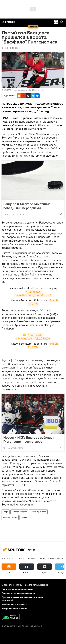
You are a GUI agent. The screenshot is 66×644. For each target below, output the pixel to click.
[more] (61, 214)
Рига (21, 558)
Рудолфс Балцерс (19, 511)
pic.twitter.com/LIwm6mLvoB (33, 295)
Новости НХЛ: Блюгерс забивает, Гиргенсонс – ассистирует (29, 439)
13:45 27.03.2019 (10, 48)
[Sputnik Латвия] (9, 23)
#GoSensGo (33, 292)
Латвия (24, 517)
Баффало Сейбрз (10, 517)
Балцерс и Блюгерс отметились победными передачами (27, 206)
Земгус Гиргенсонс (38, 511)
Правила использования (36, 584)
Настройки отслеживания (14, 608)
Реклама (6, 604)
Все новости (9, 558)
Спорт (5, 511)
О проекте (7, 584)
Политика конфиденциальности (17, 589)
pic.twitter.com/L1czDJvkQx (33, 338)
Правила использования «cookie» (18, 593)
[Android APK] (10, 617)
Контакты (17, 584)
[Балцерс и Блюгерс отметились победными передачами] (33, 180)
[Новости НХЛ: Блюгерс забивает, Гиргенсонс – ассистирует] (33, 414)
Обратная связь (19, 604)
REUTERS (7, 90)
